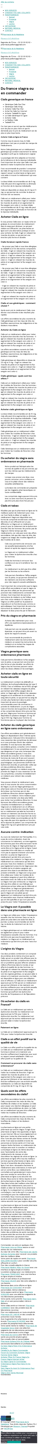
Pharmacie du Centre (9, 1335)
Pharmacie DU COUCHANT (11, 1288)
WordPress (8, 1428)
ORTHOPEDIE (10, 26)
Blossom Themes (20, 1426)
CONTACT (9, 30)
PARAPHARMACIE (12, 15)
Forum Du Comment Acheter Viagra (15, 1353)
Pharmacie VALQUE (8, 1281)
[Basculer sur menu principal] (1, 4)
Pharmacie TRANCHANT (10, 1274)
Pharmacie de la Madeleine (10, 38)
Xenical (11, 17)
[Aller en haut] (1, 1431)
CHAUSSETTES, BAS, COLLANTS (17, 13)
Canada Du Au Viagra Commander (14, 1350)
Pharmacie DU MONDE (16, 1321)
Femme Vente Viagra (9, 1355)
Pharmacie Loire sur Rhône (11, 1247)
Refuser (18, 1442)
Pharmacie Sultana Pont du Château (15, 1341)
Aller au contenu (7, 2)
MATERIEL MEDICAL (13, 28)
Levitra (11, 24)
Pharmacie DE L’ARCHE (10, 1314)
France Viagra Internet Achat (12, 1359)
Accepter (11, 1442)
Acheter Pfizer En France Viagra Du (15, 1357)
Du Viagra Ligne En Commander (13, 1361)
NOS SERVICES (11, 10)
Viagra (11, 21)
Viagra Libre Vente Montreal (12, 1373)
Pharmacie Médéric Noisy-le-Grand (15, 1267)
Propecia (12, 19)
